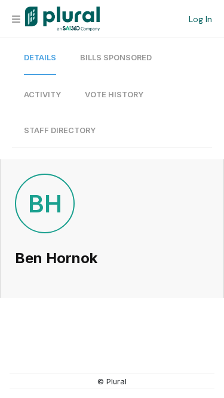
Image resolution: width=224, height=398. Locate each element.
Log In (200, 19)
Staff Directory (60, 130)
